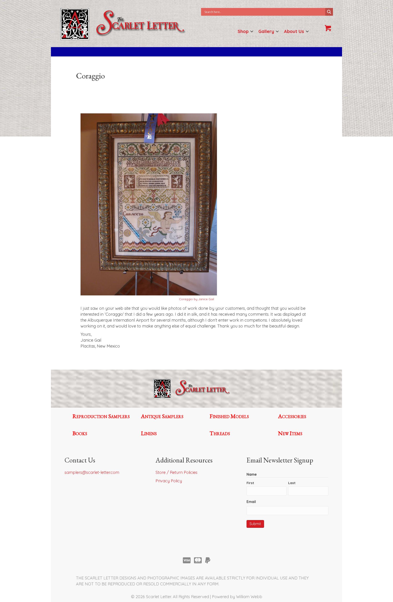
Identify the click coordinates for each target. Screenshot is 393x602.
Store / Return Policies (176, 472)
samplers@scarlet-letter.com (92, 472)
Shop (243, 31)
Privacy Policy (169, 480)
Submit (255, 523)
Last (291, 483)
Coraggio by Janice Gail (196, 299)
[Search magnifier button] (329, 12)
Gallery (266, 31)
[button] (252, 31)
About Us (294, 31)
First (250, 483)
